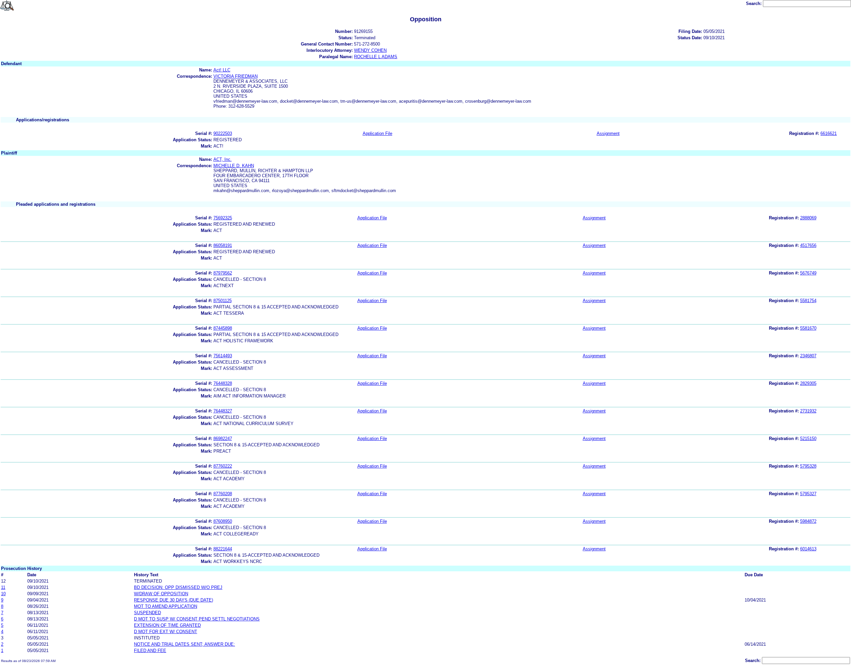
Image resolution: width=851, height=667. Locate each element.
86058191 (222, 245)
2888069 (808, 217)
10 (3, 593)
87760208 (222, 493)
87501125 (222, 300)
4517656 (808, 245)
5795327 (808, 493)
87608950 (222, 521)
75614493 (222, 355)
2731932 (808, 410)
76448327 (222, 410)
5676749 (808, 273)
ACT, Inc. (222, 159)
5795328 (808, 466)
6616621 (828, 133)
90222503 (222, 133)
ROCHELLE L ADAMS (375, 56)
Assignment (608, 133)
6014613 (808, 548)
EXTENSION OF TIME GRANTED (167, 625)
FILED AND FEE (150, 650)
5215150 (808, 438)
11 (3, 587)
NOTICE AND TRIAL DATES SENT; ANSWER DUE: (184, 644)
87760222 (222, 466)
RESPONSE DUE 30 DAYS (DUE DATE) (173, 600)
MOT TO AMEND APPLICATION (165, 606)
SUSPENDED (147, 612)
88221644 (222, 548)
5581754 (808, 300)
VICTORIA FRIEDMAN (235, 76)
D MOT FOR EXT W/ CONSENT (165, 631)
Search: (754, 3)
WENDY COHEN (370, 50)
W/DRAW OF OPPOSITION (161, 593)
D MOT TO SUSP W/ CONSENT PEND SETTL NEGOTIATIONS (197, 618)
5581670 (808, 328)
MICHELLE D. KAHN (233, 165)
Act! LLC (221, 69)
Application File (377, 133)
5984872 (808, 521)
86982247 (222, 438)
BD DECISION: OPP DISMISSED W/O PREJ (178, 587)
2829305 (808, 383)
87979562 (222, 273)
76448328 (222, 383)
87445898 (222, 328)
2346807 (808, 355)
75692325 (222, 217)
